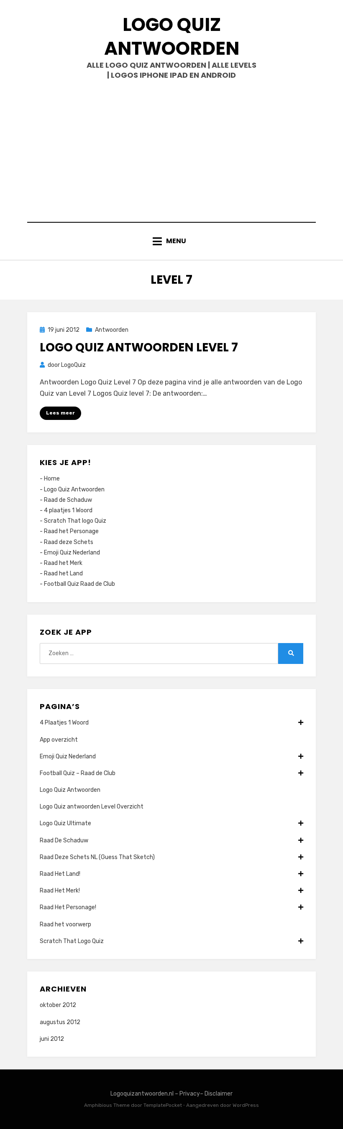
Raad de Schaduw (68, 499)
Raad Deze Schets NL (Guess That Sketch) (97, 857)
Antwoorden (111, 329)
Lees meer (60, 413)
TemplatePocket (162, 1105)
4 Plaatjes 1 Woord (64, 722)
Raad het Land (63, 573)
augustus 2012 (60, 1022)
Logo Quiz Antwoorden (171, 36)
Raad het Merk (63, 563)
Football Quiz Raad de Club (79, 583)
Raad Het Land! (60, 873)
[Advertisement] (171, 150)
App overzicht (59, 739)
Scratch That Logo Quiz (72, 941)
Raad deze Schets (68, 542)
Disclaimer (219, 1093)
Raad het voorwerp (65, 924)
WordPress (246, 1105)
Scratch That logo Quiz (75, 520)
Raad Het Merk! (60, 890)
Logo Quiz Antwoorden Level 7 (139, 347)
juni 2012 (52, 1039)
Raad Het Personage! (68, 907)
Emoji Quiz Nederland (72, 552)
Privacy (189, 1093)
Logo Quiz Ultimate (65, 823)
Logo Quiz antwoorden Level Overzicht (91, 806)
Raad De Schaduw (64, 840)
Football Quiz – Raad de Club (77, 773)
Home (52, 478)
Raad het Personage (71, 531)
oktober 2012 (58, 1005)
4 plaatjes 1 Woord (68, 510)
